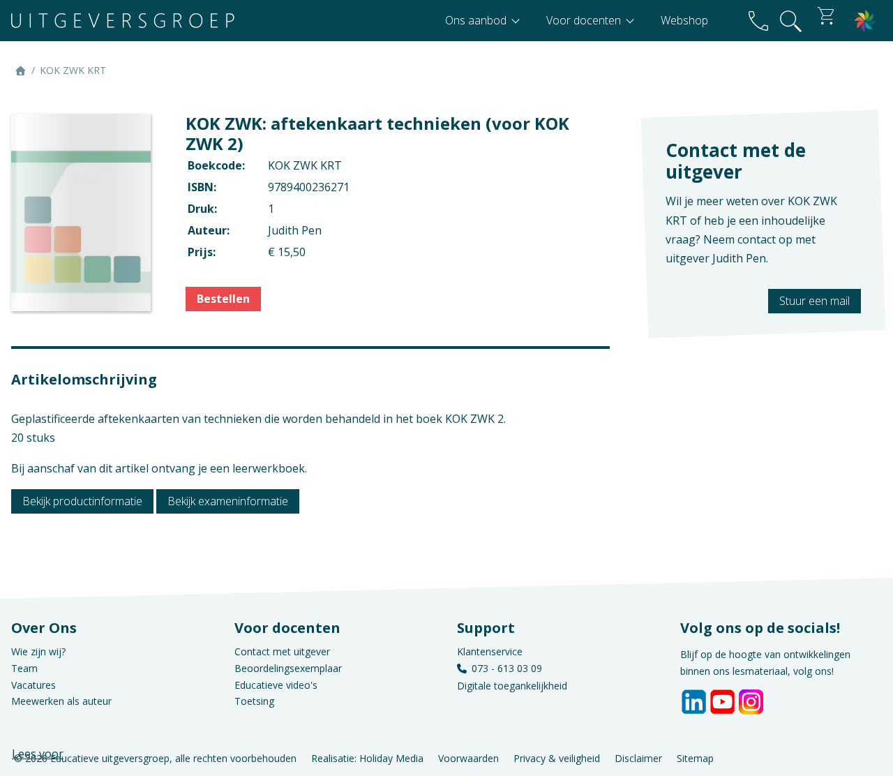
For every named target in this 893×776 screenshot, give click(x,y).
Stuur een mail (814, 300)
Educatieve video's (275, 685)
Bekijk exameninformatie (227, 501)
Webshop (684, 20)
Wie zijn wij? (38, 651)
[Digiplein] (865, 20)
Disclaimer (638, 757)
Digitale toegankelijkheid (512, 685)
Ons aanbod (477, 20)
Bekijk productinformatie (82, 501)
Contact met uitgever (282, 651)
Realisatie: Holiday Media (367, 757)
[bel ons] (758, 20)
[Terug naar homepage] (122, 20)
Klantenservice (490, 651)
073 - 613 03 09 (507, 668)
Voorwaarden (468, 757)
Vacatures (33, 685)
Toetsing (254, 701)
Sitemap (695, 757)
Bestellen (223, 298)
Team (24, 668)
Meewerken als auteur (61, 701)
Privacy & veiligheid (556, 757)
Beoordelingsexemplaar (288, 668)
